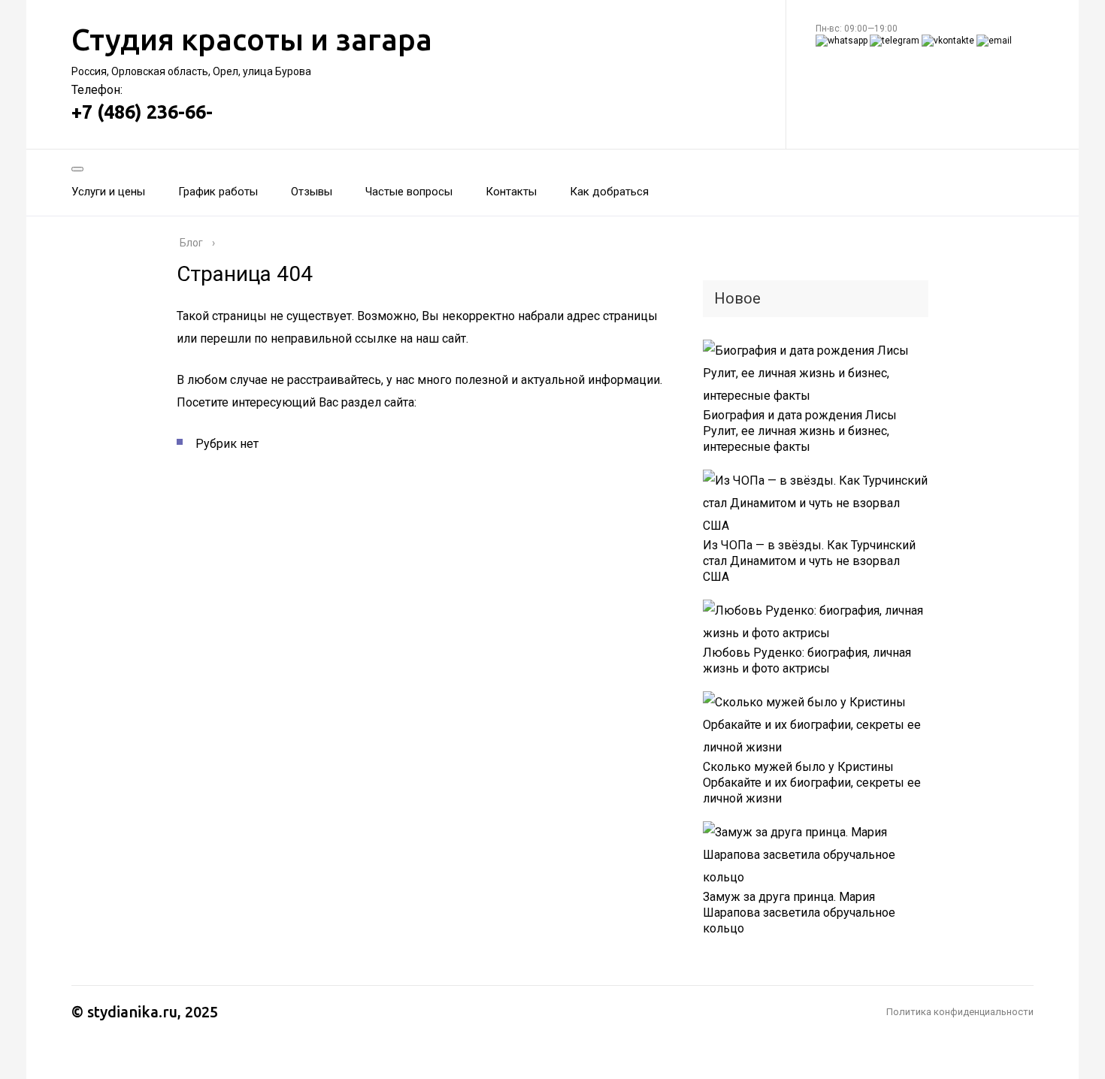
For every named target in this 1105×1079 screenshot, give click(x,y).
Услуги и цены (108, 191)
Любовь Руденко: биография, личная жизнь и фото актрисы (807, 660)
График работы (218, 191)
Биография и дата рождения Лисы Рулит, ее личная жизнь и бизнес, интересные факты (800, 431)
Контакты (511, 191)
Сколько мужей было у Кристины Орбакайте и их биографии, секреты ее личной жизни (812, 782)
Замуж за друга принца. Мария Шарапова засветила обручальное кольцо (799, 912)
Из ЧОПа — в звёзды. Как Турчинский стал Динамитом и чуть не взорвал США (809, 561)
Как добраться (609, 191)
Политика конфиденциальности (960, 1011)
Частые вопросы (409, 191)
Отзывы (311, 191)
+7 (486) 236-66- (142, 111)
